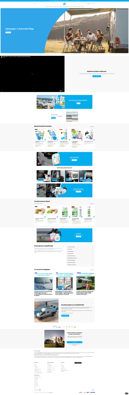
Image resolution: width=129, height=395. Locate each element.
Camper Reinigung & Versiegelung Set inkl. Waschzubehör (75, 142)
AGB (61, 364)
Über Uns (35, 364)
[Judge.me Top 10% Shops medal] (75, 327)
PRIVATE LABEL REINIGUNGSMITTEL (49, 372)
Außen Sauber (36, 384)
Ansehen (78, 103)
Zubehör (75, 6)
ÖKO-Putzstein (36, 385)
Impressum (62, 366)
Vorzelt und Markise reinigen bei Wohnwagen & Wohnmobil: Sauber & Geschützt (84, 293)
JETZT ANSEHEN (78, 236)
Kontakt (35, 365)
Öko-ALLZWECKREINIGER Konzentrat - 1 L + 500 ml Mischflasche (75, 219)
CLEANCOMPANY (49, 366)
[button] (73, 145)
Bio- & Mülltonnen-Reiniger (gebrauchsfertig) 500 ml (88, 219)
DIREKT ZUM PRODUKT (97, 76)
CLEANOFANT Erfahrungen (37, 371)
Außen (55, 6)
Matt (67, 6)
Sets (52, 6)
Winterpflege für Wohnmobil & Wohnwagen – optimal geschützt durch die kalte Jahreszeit (64, 293)
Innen (57, 6)
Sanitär (70, 6)
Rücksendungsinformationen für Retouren (64, 371)
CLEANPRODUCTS (49, 365)
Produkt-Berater (47, 6)
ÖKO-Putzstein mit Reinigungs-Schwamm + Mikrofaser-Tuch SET (52, 219)
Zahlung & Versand (63, 369)
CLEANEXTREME (49, 364)
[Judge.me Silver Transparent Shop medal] (69, 327)
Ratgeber (82, 6)
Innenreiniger (36, 383)
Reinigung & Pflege (65, 315)
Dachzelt (59, 251)
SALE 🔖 (51, 6)
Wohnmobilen (40, 249)
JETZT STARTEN (78, 191)
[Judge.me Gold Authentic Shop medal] (64, 327)
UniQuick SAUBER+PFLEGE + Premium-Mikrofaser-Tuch (64, 141)
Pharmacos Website (39, 352)
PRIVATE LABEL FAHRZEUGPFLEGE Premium (51, 369)
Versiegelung (64, 6)
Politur (60, 6)
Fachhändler (36, 366)
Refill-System (79, 6)
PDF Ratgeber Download (37, 369)
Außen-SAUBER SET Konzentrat (88, 141)
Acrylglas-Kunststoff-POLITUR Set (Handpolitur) (52, 141)
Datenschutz (62, 365)
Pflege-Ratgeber (36, 370)
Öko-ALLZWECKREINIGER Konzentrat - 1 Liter (63, 219)
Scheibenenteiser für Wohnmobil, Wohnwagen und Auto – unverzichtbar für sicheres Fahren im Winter (43, 293)
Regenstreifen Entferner (37, 376)
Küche (72, 6)
